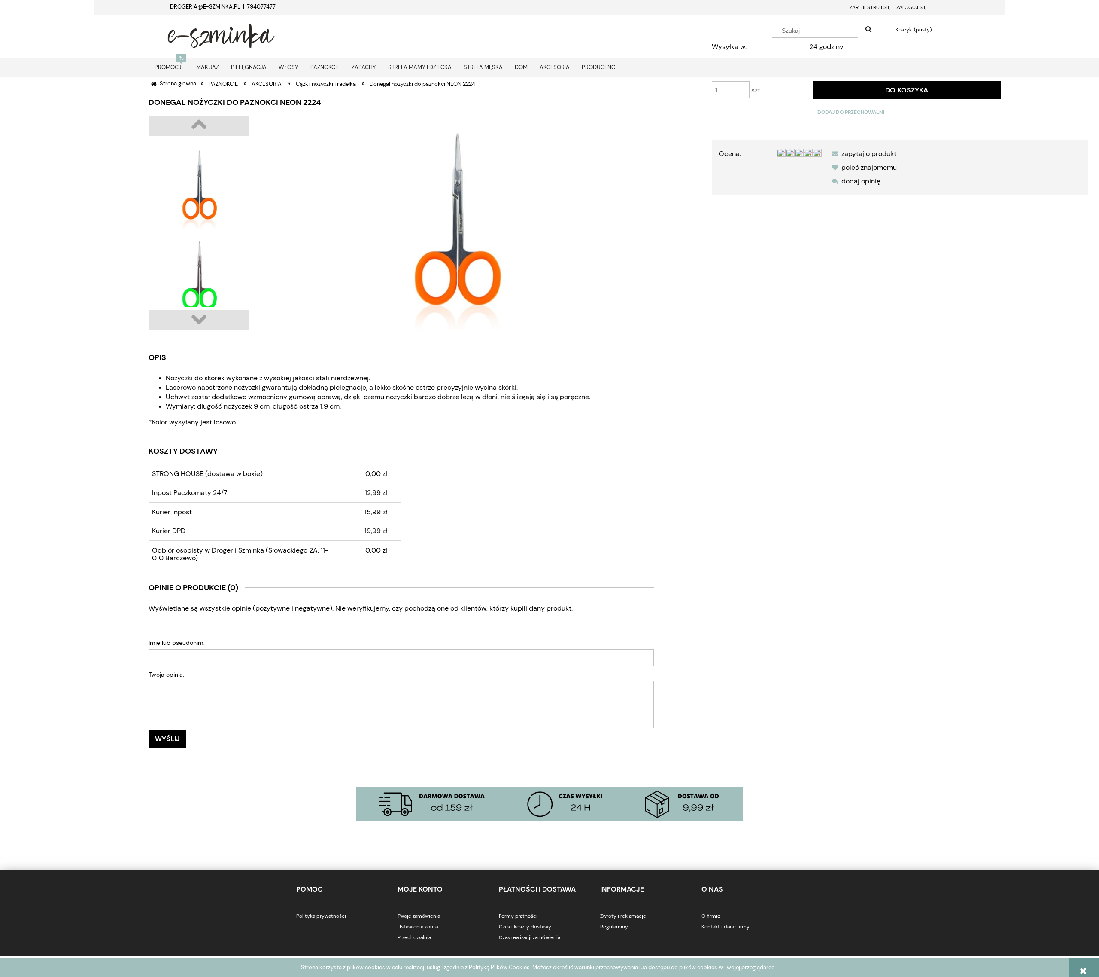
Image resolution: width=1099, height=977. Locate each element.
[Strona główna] (221, 34)
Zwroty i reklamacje (623, 916)
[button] (862, 153)
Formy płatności (518, 916)
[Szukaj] (868, 29)
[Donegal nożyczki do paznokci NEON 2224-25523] (199, 277)
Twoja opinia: (166, 674)
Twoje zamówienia (419, 916)
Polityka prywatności (321, 916)
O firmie (710, 916)
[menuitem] (169, 67)
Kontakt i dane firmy (725, 926)
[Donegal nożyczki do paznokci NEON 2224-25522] (199, 186)
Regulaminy (614, 926)
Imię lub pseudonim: (177, 643)
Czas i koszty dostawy (525, 926)
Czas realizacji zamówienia (529, 937)
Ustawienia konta (418, 926)
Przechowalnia (414, 937)
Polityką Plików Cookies (499, 967)
